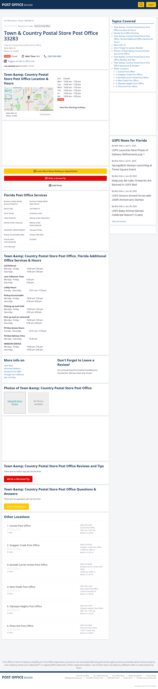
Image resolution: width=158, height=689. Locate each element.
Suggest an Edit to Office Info (21, 61)
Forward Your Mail (12, 371)
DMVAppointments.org (73, 678)
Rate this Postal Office (42, 26)
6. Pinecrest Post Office (126, 86)
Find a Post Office (82, 676)
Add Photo (57, 185)
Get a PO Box (10, 377)
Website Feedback (135, 676)
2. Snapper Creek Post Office (129, 74)
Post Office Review (10, 21)
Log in (151, 4)
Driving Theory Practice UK (146, 678)
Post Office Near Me (100, 676)
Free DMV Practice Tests (94, 678)
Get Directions (45, 114)
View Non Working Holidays (72, 107)
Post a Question (16, 506)
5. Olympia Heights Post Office (130, 83)
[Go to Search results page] (141, 4)
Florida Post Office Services (126, 33)
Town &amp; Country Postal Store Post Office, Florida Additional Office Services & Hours (133, 39)
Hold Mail (8, 365)
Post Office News (118, 676)
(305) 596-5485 (54, 56)
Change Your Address (14, 374)
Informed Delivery (12, 368)
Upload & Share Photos (15, 402)
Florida (20, 21)
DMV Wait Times (113, 678)
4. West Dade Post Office (127, 80)
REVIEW (17, 5)
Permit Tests (128, 678)
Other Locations (121, 68)
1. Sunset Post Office (125, 71)
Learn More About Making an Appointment (57, 171)
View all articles (119, 221)
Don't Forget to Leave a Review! (128, 48)
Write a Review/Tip (57, 178)
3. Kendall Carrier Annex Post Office (132, 77)
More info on (120, 45)
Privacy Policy (151, 676)
